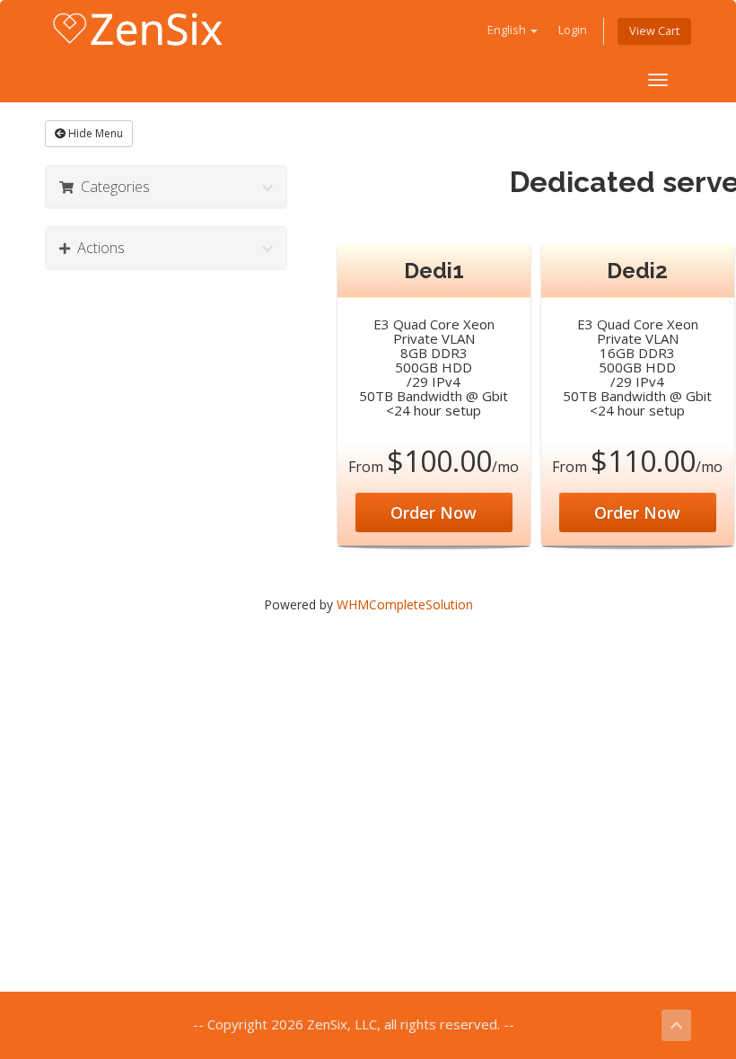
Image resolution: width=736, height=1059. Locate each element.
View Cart (654, 31)
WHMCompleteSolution (405, 604)
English (508, 30)
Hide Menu (94, 133)
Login (572, 30)
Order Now (433, 512)
